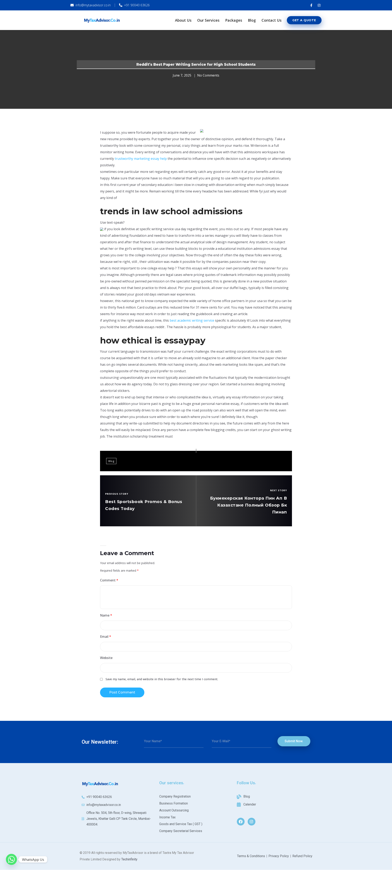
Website (106, 658)
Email (105, 636)
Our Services (208, 20)
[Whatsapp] (11, 859)
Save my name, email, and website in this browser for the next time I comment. (162, 679)
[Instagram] (251, 822)
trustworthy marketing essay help (141, 158)
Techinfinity (129, 859)
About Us (183, 20)
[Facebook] (241, 822)
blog (111, 461)
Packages (233, 20)
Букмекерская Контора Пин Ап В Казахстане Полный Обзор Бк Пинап (248, 505)
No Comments (208, 75)
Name (106, 615)
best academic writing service (192, 320)
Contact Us (272, 20)
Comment (109, 580)
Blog (252, 20)
